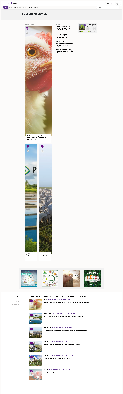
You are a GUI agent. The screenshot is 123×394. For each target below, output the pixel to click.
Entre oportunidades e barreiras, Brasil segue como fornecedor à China (64, 37)
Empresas (24, 7)
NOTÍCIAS (82, 296)
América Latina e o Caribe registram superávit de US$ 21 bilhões (65, 52)
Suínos (46, 370)
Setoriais (19, 7)
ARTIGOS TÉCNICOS (35, 296)
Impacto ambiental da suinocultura (54, 373)
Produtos (29, 7)
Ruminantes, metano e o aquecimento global (57, 358)
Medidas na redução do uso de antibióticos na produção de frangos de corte (66, 302)
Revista (5, 7)
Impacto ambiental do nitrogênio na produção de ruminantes (62, 344)
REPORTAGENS (71, 296)
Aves (45, 299)
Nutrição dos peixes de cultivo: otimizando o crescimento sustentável (64, 316)
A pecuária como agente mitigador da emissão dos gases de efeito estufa (65, 330)
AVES (18, 299)
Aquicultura (48, 313)
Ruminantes (47, 327)
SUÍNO (18, 302)
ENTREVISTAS (48, 296)
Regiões (107, 3)
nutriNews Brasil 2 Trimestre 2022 (62, 341)
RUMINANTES (16, 305)
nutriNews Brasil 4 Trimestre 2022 (63, 327)
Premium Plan (36, 7)
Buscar (100, 7)
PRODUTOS (59, 296)
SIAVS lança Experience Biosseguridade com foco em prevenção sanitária (64, 44)
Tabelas (14, 7)
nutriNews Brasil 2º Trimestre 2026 (59, 299)
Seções (10, 7)
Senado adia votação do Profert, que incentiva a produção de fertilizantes (63, 29)
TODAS (18, 296)
